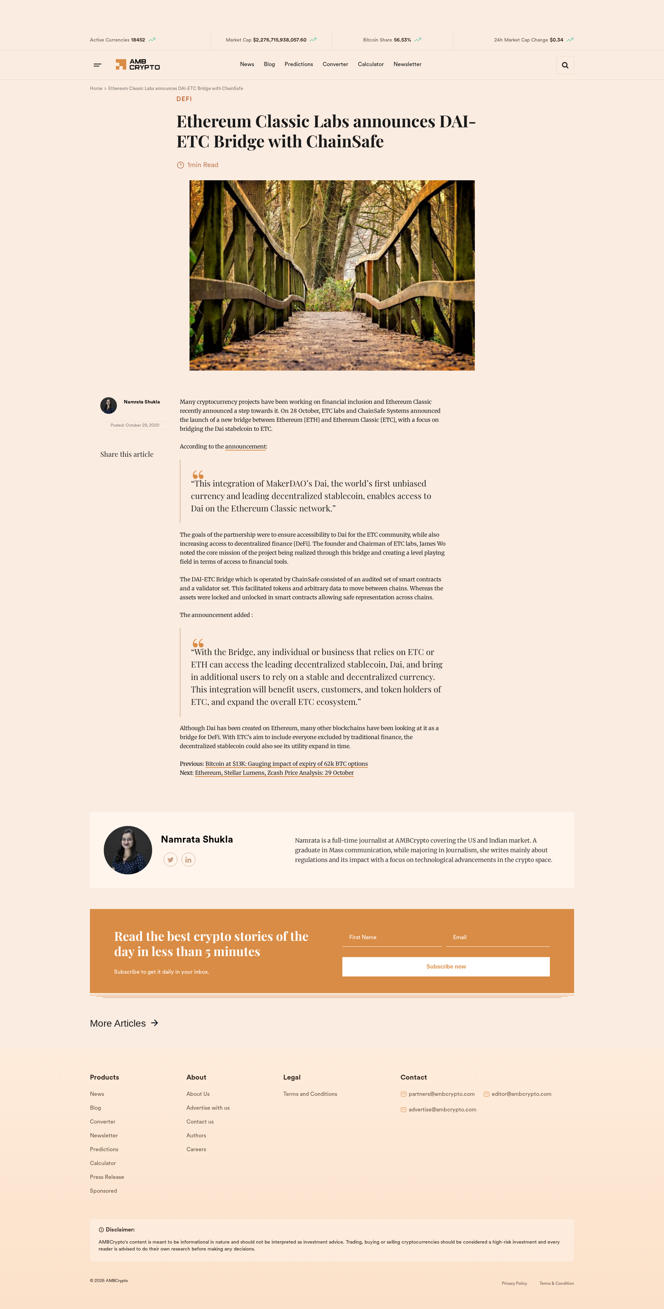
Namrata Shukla (142, 402)
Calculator (371, 64)
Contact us (200, 1122)
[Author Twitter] (171, 860)
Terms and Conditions (310, 1094)
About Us (198, 1094)
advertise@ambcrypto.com (443, 1110)
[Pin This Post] (138, 471)
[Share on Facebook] (107, 471)
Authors (196, 1136)
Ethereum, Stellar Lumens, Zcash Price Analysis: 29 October (274, 772)
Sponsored (103, 1191)
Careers (196, 1150)
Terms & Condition (557, 1284)
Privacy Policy (514, 1284)
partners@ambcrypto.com (442, 1094)
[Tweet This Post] (122, 471)
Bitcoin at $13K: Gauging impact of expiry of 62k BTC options (286, 763)
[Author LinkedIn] (189, 860)
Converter (335, 64)
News (247, 64)
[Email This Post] (153, 471)
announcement (245, 446)
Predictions (299, 64)
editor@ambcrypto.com (522, 1094)
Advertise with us (208, 1108)
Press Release (107, 1177)
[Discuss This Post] (107, 487)
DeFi (184, 100)
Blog (269, 64)
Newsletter (408, 64)
